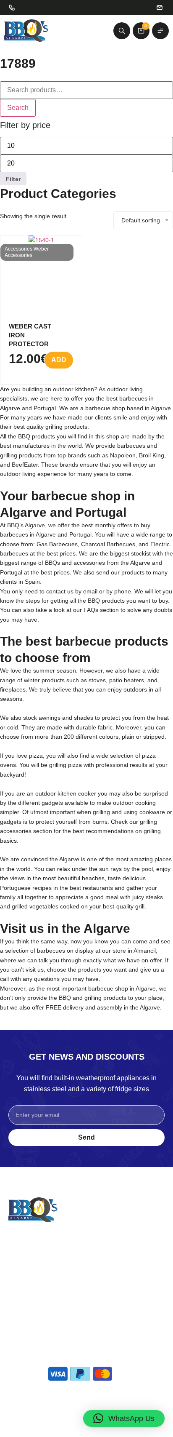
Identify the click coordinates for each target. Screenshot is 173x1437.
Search (18, 107)
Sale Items (102, 1272)
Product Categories (58, 193)
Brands (97, 1261)
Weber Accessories (27, 252)
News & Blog (27, 1283)
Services (21, 1272)
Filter (13, 179)
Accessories (18, 249)
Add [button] (58, 359)
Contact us (102, 1283)
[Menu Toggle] (160, 30)
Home (17, 1250)
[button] (124, 1418)
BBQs (95, 1250)
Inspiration (23, 1261)
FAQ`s (17, 1293)
